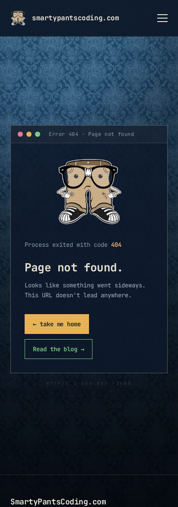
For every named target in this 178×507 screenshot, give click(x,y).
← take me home (57, 324)
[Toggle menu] (162, 18)
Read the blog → (58, 349)
